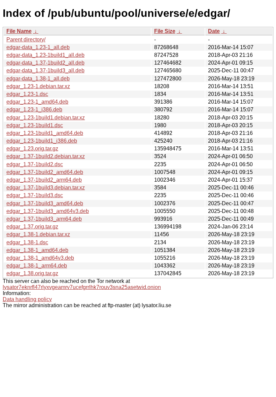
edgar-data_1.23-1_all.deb (38, 47)
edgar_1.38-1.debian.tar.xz (38, 234)
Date (214, 31)
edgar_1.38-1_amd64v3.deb (40, 258)
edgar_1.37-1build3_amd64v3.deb (47, 211)
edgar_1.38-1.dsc (27, 242)
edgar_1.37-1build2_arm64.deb (44, 180)
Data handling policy (27, 299)
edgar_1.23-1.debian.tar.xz (38, 86)
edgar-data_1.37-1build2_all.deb (45, 63)
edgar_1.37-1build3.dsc (34, 195)
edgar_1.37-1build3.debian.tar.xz (45, 187)
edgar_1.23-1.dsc (27, 94)
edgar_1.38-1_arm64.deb (36, 265)
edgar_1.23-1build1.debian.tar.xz (45, 117)
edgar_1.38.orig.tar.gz (32, 273)
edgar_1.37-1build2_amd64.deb (44, 172)
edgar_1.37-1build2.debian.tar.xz (45, 156)
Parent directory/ (25, 39)
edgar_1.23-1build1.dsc (34, 125)
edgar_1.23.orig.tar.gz (32, 148)
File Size (164, 31)
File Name (19, 31)
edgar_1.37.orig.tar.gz (32, 226)
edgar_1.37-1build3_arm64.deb (44, 219)
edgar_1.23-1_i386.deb (34, 109)
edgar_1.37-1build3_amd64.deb (44, 203)
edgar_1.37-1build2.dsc (34, 164)
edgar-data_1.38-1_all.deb (38, 78)
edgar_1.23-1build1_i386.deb (41, 141)
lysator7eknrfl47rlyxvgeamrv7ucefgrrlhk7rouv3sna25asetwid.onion (82, 287)
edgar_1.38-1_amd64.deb (37, 250)
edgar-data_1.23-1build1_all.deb (45, 55)
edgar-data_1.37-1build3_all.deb (45, 70)
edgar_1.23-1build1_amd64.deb (44, 133)
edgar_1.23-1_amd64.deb (37, 102)
